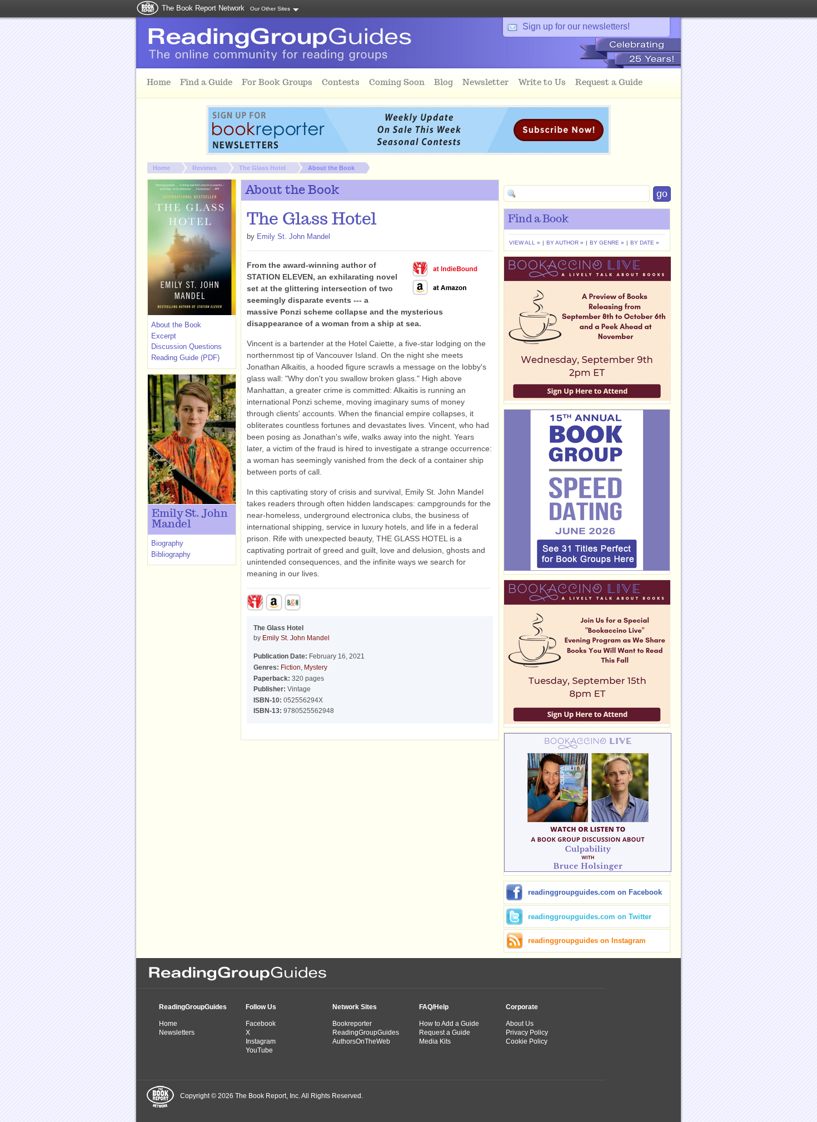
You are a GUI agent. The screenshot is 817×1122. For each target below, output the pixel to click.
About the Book (331, 167)
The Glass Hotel (262, 167)
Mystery (315, 667)
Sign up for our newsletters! (576, 26)
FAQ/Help (434, 1007)
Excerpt (163, 336)
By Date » (644, 243)
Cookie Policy (526, 1041)
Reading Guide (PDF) (185, 357)
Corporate (522, 1007)
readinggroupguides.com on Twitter (589, 916)
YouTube (259, 1050)
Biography (167, 543)
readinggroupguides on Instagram (587, 940)
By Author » (565, 243)
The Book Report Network (203, 8)
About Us (520, 1023)
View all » (524, 243)
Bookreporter (352, 1023)
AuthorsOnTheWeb (361, 1041)
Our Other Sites (270, 9)
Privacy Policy (527, 1032)
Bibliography (171, 554)
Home (161, 167)
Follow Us (261, 1007)
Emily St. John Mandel (293, 236)
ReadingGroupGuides (193, 1007)
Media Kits (435, 1041)
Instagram (261, 1041)
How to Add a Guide (449, 1023)
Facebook (261, 1023)
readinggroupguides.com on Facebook (595, 892)
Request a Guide (444, 1032)
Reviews (204, 167)
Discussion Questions (186, 346)
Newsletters (177, 1032)
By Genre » (607, 243)
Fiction (291, 667)
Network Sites (354, 1007)
